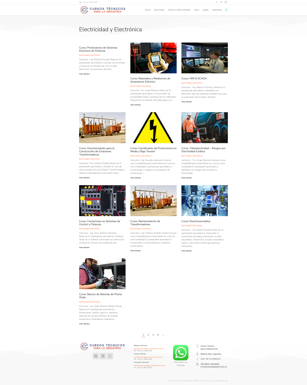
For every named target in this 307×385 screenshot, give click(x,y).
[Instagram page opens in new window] (225, 2)
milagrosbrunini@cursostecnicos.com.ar (149, 348)
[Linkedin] (103, 356)
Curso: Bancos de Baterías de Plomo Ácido (100, 295)
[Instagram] (110, 356)
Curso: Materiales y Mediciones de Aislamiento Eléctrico (150, 80)
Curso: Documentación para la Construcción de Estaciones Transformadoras (96, 151)
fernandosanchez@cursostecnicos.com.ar (149, 365)
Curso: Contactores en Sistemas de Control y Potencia (99, 222)
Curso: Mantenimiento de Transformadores (145, 222)
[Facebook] (96, 356)
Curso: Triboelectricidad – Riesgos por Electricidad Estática (203, 149)
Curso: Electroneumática (195, 221)
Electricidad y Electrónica (89, 55)
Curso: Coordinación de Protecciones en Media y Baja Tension (153, 149)
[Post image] (153, 58)
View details (84, 74)
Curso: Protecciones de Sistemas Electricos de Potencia (98, 49)
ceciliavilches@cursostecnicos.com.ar (148, 357)
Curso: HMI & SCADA (194, 78)
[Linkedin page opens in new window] (221, 2)
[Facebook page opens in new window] (217, 2)
